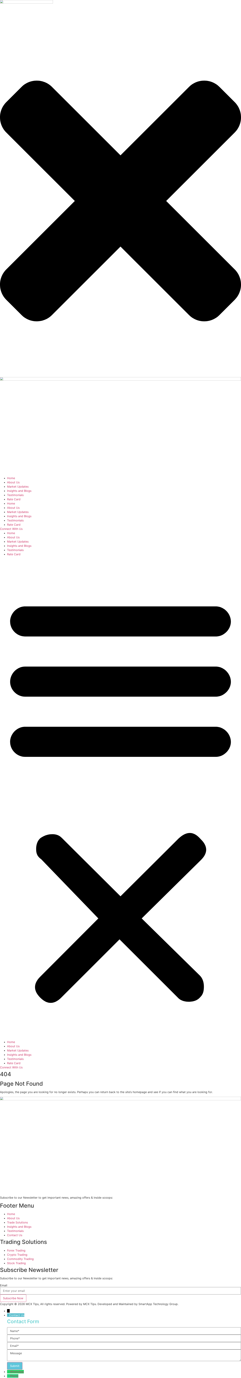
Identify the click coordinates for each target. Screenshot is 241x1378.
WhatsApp (17, 1371)
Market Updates (18, 486)
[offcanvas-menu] (1, 24)
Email (3, 1285)
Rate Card (13, 499)
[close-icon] (120, 375)
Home (11, 478)
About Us (13, 482)
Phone (14, 1376)
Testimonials (15, 495)
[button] (120, 798)
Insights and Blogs (19, 491)
